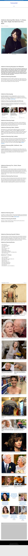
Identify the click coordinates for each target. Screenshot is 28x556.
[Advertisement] (14, 14)
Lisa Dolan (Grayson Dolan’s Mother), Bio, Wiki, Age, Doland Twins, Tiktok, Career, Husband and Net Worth (14, 495)
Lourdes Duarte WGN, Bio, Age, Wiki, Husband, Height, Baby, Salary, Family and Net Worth (5, 503)
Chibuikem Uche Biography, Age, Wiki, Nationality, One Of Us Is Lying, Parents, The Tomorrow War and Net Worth (22, 517)
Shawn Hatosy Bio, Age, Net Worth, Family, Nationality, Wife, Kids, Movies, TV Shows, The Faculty (14, 517)
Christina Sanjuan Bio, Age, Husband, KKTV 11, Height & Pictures (5, 516)
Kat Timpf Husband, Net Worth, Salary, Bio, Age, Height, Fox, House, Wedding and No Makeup (22, 503)
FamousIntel (14, 3)
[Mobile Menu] (14, 6)
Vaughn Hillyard (16, 216)
